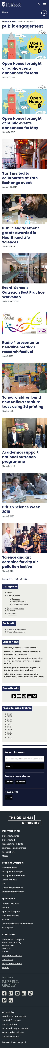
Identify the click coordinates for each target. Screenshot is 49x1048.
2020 (9, 729)
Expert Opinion (13, 595)
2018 (9, 734)
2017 (9, 737)
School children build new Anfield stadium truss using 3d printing (22, 402)
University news (9, 21)
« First (15, 579)
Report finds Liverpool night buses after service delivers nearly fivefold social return (23, 661)
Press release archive (16, 632)
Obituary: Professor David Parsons (21, 648)
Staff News (12, 613)
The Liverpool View (20, 604)
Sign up (8, 797)
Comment (16, 599)
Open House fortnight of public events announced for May (22, 68)
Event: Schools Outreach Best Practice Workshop (23, 292)
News (5, 12)
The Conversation (19, 601)
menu (44, 13)
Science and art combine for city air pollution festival (20, 562)
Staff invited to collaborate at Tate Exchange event (20, 178)
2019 (9, 732)
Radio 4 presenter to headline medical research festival (20, 347)
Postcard (11, 610)
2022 (9, 724)
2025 (9, 716)
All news (9, 781)
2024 (9, 719)
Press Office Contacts (16, 629)
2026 (9, 714)
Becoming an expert (15, 608)
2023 (9, 721)
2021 (9, 727)
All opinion (20, 781)
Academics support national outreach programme (20, 457)
